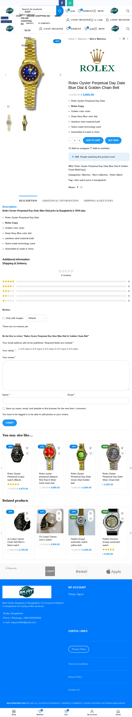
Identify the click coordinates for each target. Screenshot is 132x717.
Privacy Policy (79, 649)
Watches (82, 39)
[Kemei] (82, 571)
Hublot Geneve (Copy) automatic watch (111, 542)
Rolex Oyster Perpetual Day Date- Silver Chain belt (113, 476)
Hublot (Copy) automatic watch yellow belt (79, 542)
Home (71, 39)
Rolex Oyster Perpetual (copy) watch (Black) (15, 476)
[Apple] (114, 571)
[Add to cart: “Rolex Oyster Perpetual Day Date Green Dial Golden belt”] (91, 448)
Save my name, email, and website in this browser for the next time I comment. (46, 408)
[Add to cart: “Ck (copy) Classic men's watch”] (59, 513)
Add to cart (93, 140)
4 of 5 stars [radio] (60, 349)
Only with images (14, 318)
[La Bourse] (50, 571)
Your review (9, 357)
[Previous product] (120, 39)
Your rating (8, 350)
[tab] (28, 200)
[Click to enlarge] (8, 106)
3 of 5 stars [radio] (48, 349)
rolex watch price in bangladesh (90, 180)
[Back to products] (124, 39)
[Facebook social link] (77, 187)
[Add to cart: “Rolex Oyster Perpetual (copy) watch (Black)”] (27, 448)
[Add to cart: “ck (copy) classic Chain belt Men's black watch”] (27, 513)
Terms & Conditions (78, 664)
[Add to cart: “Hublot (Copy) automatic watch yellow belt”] (91, 513)
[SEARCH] (60, 10)
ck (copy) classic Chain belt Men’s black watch (15, 542)
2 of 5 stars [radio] (36, 349)
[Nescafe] (18, 571)
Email (71, 394)
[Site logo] (10, 10)
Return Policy (75, 677)
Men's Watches (98, 39)
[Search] (128, 11)
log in (80, 594)
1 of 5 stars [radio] (24, 349)
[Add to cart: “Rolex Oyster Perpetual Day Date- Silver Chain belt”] (122, 448)
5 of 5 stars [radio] (72, 349)
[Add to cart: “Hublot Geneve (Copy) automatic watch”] (122, 513)
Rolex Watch (116, 174)
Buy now (113, 140)
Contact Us (74, 690)
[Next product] (128, 39)
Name (6, 394)
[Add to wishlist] (27, 453)
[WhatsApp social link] (81, 187)
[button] (5, 75)
